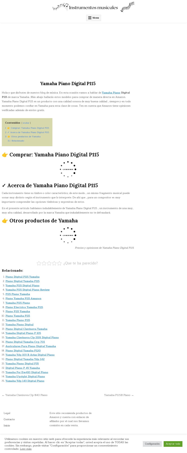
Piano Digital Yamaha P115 (22, 281)
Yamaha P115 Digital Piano (22, 285)
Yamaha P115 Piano (17, 303)
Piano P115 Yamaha (17, 311)
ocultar (26, 123)
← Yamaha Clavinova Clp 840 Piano (24, 395)
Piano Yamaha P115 (17, 316)
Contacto (9, 419)
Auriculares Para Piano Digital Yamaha (30, 346)
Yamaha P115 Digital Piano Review (27, 290)
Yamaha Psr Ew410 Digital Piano (26, 372)
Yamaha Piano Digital (19, 324)
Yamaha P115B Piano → (119, 395)
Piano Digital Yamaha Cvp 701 (25, 342)
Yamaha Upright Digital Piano (25, 376)
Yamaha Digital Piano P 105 (23, 333)
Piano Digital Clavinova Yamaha (26, 329)
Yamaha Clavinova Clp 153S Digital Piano (32, 337)
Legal (7, 413)
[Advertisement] (93, 50)
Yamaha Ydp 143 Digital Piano (24, 381)
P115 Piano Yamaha (17, 294)
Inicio (7, 425)
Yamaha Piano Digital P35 (22, 363)
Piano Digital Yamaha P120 (23, 351)
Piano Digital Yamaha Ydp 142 (25, 359)
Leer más (26, 448)
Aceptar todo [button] (173, 444)
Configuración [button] (152, 444)
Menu (96, 17)
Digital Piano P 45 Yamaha (22, 368)
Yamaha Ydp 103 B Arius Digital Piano (30, 355)
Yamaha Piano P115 (17, 320)
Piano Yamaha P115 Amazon (23, 298)
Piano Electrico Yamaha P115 (24, 307)
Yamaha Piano (111, 93)
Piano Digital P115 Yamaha (22, 277)
